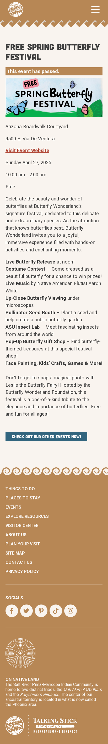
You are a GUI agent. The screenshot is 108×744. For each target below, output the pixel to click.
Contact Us (19, 562)
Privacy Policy (22, 571)
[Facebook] (12, 610)
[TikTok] (56, 610)
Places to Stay (23, 497)
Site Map (15, 553)
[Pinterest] (41, 610)
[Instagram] (70, 610)
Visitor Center (22, 525)
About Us (16, 534)
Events (13, 507)
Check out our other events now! (46, 436)
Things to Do (20, 488)
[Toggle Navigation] (95, 9)
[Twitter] (26, 610)
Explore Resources (27, 516)
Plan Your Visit (23, 543)
